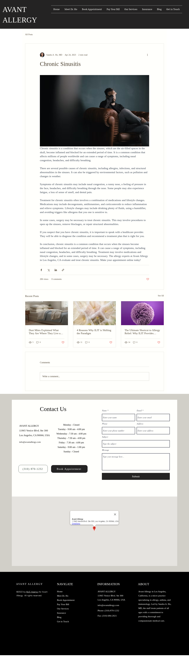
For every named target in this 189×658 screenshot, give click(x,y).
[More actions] (147, 55)
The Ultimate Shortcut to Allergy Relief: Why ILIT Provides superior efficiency (142, 332)
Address (140, 424)
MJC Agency (32, 591)
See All (161, 296)
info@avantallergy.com (30, 442)
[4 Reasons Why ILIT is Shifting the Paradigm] (94, 313)
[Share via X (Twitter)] (48, 270)
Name (104, 411)
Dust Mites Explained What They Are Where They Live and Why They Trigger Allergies (46, 332)
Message (105, 450)
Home (60, 591)
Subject (105, 437)
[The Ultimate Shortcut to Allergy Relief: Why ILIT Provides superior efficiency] (142, 313)
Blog (59, 617)
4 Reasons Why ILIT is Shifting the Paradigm (94, 332)
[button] (131, 9)
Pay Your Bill (63, 604)
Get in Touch (63, 621)
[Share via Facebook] (41, 270)
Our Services (63, 608)
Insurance (61, 613)
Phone (104, 424)
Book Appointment (66, 600)
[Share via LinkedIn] (55, 270)
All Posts (29, 34)
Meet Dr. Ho (62, 596)
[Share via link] (63, 270)
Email (139, 411)
